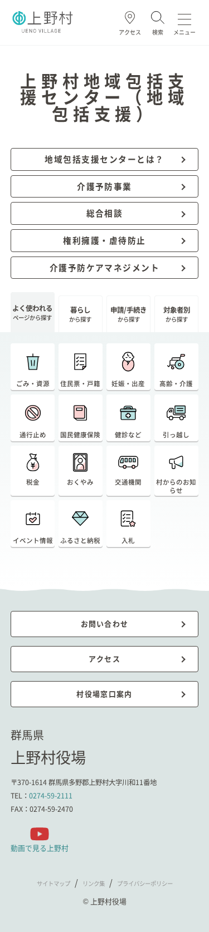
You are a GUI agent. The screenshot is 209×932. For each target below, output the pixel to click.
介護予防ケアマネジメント (105, 267)
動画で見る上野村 (40, 847)
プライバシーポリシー (145, 883)
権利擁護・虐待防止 (104, 240)
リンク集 (93, 883)
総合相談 (104, 213)
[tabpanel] (105, 451)
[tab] (33, 312)
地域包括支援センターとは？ (104, 159)
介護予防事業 (104, 186)
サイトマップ (53, 883)
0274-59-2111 (50, 796)
